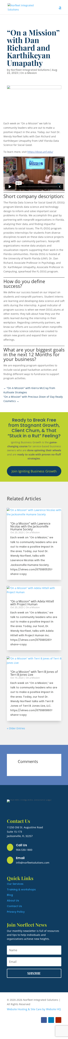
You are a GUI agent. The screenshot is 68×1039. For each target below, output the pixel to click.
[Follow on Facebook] (44, 1020)
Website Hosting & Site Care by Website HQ (34, 1009)
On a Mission (28, 73)
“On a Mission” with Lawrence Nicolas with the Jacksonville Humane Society (30, 526)
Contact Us (14, 906)
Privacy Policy (16, 912)
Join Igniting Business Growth (34, 471)
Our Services (15, 884)
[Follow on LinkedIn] (51, 1020)
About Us (13, 900)
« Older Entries (16, 728)
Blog (10, 895)
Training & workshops (21, 889)
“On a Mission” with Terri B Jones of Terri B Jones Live (34, 673)
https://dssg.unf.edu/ (40, 151)
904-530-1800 (24, 849)
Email (20, 858)
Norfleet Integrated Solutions (30, 70)
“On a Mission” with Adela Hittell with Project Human (32, 602)
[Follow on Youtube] (58, 1020)
